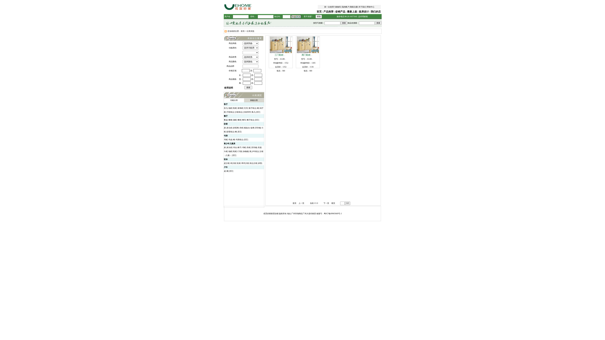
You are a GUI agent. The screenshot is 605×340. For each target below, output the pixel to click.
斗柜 (226, 151)
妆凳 (252, 128)
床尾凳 (236, 128)
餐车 (244, 120)
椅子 (239, 147)
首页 (319, 11)
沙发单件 (247, 112)
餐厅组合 (250, 120)
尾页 (333, 203)
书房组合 (239, 140)
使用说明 (228, 88)
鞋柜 (235, 108)
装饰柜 (240, 108)
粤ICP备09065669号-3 (333, 213)
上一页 (301, 203)
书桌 (230, 140)
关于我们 (362, 7)
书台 (235, 147)
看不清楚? (308, 16)
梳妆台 (247, 128)
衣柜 (241, 128)
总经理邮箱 (363, 16)
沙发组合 (238, 112)
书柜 (226, 140)
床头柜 (229, 128)
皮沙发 (227, 163)
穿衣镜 (258, 128)
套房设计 (364, 11)
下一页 (326, 203)
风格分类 (254, 100)
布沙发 (233, 163)
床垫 (260, 163)
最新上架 (352, 11)
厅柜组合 (230, 112)
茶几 (226, 108)
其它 (258, 112)
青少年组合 (254, 151)
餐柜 (239, 120)
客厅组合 (252, 108)
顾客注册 (354, 7)
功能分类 (234, 100)
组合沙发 (253, 163)
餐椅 (230, 120)
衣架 (260, 147)
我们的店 (376, 11)
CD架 (240, 151)
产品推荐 (328, 11)
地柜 (230, 108)
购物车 (338, 7)
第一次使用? (329, 7)
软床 (239, 163)
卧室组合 (230, 132)
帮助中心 (370, 7)
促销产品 (340, 11)
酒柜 (235, 120)
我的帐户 (345, 7)
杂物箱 (246, 151)
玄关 (246, 108)
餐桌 (226, 120)
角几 (253, 112)
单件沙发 (245, 163)
